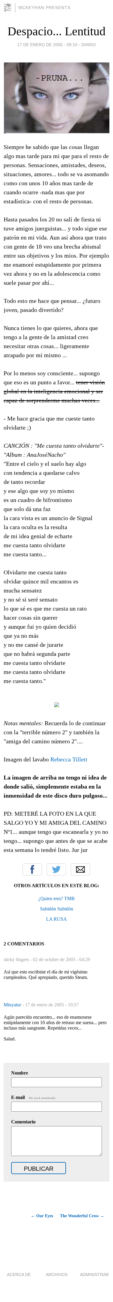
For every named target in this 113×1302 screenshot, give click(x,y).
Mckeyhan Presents (44, 7)
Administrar (94, 1274)
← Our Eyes (42, 1216)
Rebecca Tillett (68, 759)
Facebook (32, 869)
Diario (88, 44)
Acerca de (19, 1274)
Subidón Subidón (56, 908)
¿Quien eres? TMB (56, 898)
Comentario (23, 1121)
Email (80, 869)
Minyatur (13, 1004)
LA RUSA (56, 919)
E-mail (33, 1097)
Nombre (19, 1072)
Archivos (56, 1274)
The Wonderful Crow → (82, 1216)
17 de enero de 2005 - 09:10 (47, 44)
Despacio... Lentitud (56, 31)
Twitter (56, 869)
